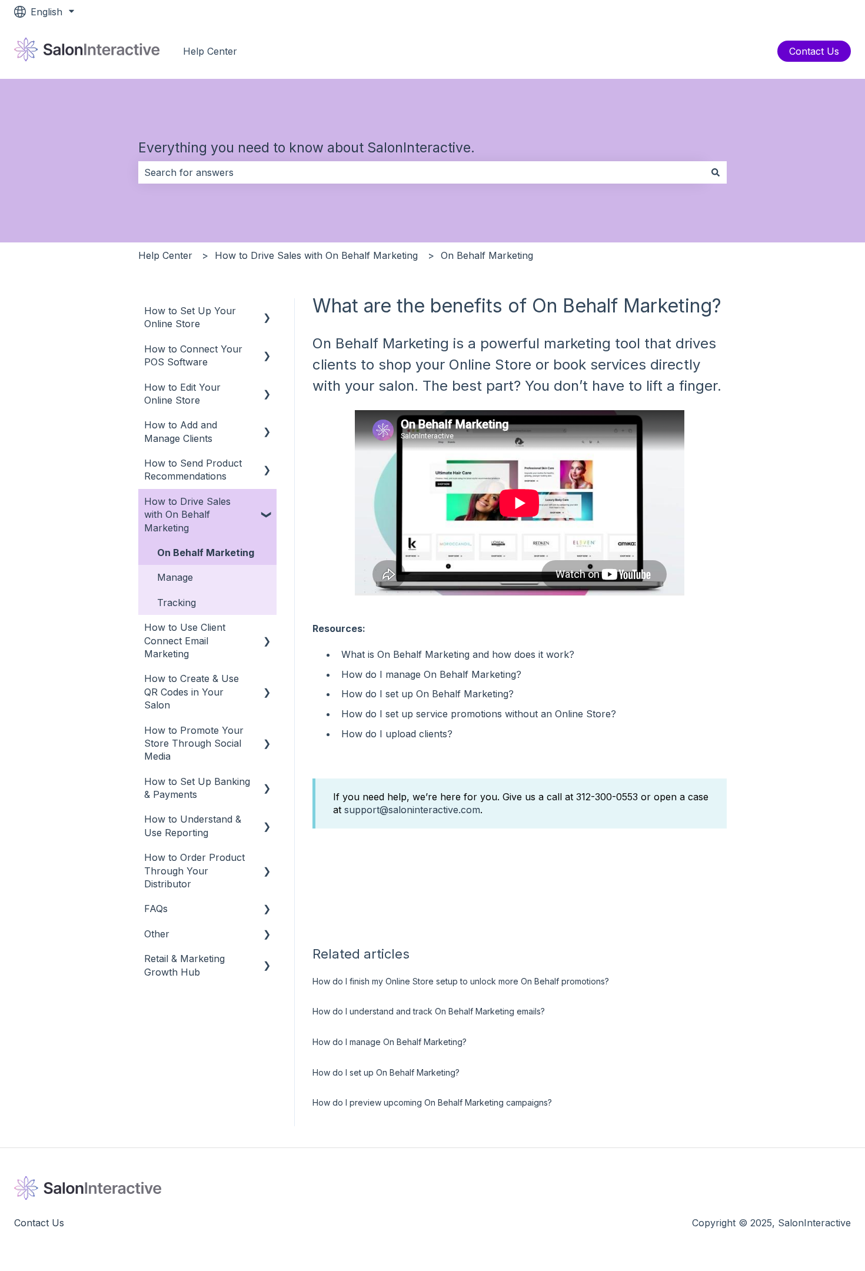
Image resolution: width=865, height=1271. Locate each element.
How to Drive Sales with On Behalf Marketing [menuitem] (187, 514)
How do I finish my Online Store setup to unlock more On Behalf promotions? (460, 981)
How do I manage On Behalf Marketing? (431, 674)
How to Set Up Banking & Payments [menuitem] (197, 788)
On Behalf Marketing (487, 255)
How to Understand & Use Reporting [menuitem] (192, 825)
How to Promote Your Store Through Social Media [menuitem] (194, 743)
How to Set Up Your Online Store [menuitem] (190, 317)
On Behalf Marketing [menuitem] (205, 552)
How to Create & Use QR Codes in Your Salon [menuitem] (191, 692)
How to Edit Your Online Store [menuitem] (182, 393)
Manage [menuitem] (175, 577)
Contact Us (814, 51)
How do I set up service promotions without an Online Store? (478, 714)
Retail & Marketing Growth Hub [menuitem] (184, 965)
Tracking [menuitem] (176, 602)
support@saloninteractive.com (412, 810)
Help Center (210, 51)
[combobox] (421, 172)
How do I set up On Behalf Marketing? (427, 694)
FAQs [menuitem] (156, 908)
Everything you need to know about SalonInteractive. (306, 147)
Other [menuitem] (156, 934)
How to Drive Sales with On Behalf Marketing (316, 255)
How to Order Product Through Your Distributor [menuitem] (194, 870)
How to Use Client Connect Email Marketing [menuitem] (184, 640)
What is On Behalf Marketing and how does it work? (457, 654)
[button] (267, 312)
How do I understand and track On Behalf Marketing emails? (428, 1011)
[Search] (715, 172)
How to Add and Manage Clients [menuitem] (180, 431)
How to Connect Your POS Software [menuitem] (193, 355)
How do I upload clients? (397, 734)
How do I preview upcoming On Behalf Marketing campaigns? (432, 1102)
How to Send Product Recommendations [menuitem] (193, 469)
